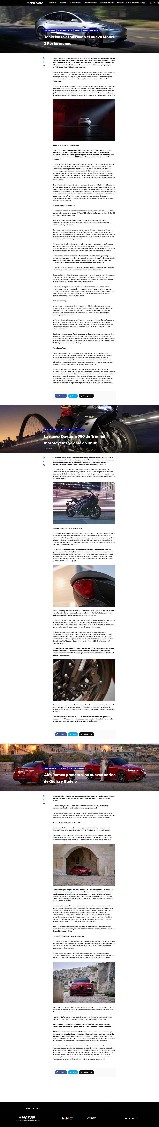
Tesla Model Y (59, 67)
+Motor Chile (33, 1108)
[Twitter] (129, 1118)
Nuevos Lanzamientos (90, 30)
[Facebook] (150, 3)
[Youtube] (133, 1118)
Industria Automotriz (65, 30)
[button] (143, 2)
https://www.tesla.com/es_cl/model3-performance (95, 383)
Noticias (77, 30)
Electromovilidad (49, 30)
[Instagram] (137, 1118)
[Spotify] (154, 3)
